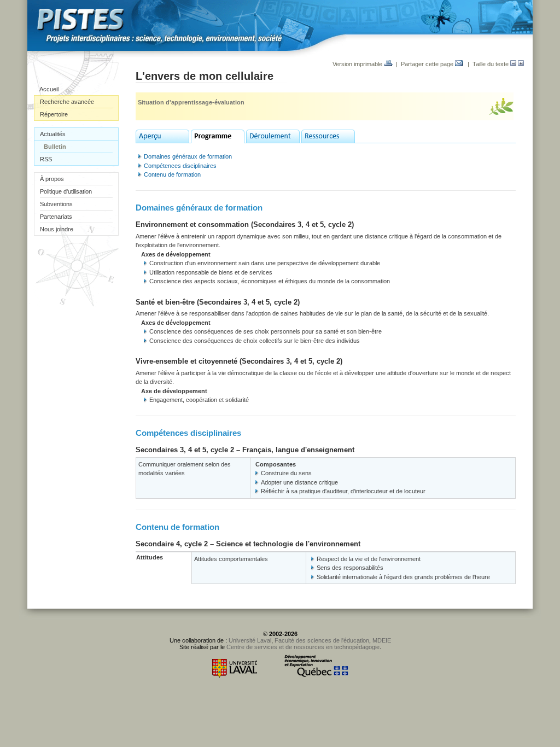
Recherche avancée (67, 101)
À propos (52, 179)
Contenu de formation (172, 174)
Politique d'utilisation (66, 191)
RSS (46, 159)
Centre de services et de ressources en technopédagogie (303, 647)
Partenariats (56, 216)
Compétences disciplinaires (180, 165)
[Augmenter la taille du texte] (521, 64)
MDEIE (381, 640)
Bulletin (55, 146)
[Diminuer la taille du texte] (513, 64)
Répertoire (54, 114)
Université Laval (250, 640)
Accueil (49, 89)
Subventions (56, 204)
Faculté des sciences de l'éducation (322, 640)
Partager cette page (428, 64)
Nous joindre (56, 229)
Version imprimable (358, 64)
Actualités (53, 134)
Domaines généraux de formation (188, 156)
